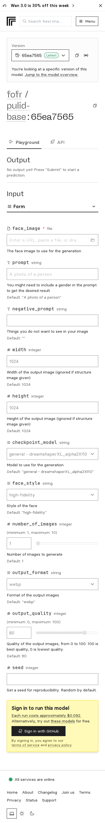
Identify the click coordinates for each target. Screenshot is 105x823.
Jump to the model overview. (51, 74)
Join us (68, 792)
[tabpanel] (52, 457)
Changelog (47, 792)
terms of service (25, 745)
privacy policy (60, 745)
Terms (84, 792)
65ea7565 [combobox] (39, 55)
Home (12, 792)
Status (32, 800)
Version (18, 45)
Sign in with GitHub (41, 731)
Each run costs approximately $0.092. (46, 715)
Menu (90, 21)
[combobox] (45, 21)
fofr (14, 94)
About (27, 792)
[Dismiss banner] (100, 5)
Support (49, 800)
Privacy (14, 800)
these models (63, 721)
